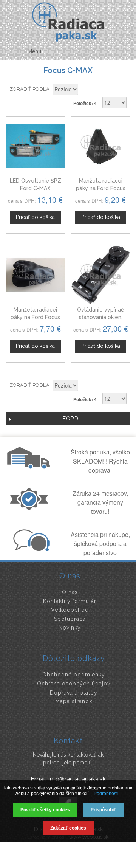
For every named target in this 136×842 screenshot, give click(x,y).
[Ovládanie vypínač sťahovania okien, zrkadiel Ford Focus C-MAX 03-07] (100, 274)
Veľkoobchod (70, 610)
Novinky (70, 628)
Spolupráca (70, 619)
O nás (70, 592)
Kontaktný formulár (69, 601)
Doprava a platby (73, 693)
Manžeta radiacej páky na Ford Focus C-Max (100, 188)
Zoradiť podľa (29, 89)
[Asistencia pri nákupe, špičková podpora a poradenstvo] (30, 549)
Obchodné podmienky (73, 674)
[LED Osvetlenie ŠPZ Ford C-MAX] (35, 146)
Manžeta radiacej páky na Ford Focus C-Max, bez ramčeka (35, 317)
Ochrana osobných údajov (73, 684)
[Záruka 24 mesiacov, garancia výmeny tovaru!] (30, 508)
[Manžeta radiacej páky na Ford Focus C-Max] (100, 146)
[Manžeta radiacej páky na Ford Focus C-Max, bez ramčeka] (35, 274)
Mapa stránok (73, 701)
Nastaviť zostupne (85, 90)
